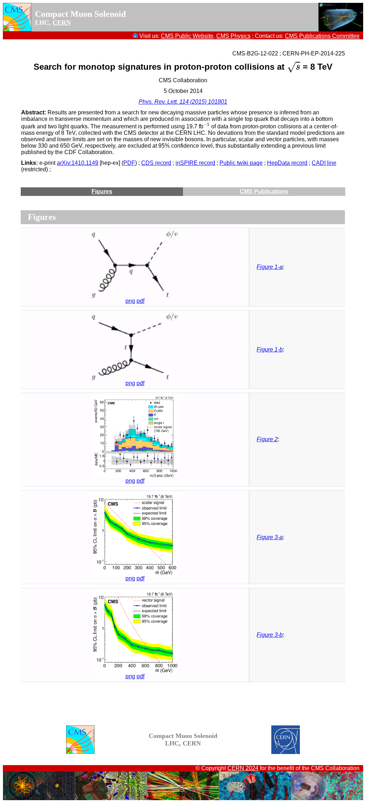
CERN (62, 22)
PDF (129, 163)
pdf (140, 301)
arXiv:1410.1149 (77, 163)
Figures (102, 191)
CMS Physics (233, 36)
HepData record (287, 163)
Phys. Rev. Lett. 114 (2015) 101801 (183, 102)
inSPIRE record (195, 163)
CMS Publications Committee (322, 36)
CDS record (156, 163)
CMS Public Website (187, 36)
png (130, 301)
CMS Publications (264, 191)
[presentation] (293, 67)
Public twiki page (241, 163)
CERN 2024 (242, 768)
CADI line (324, 163)
